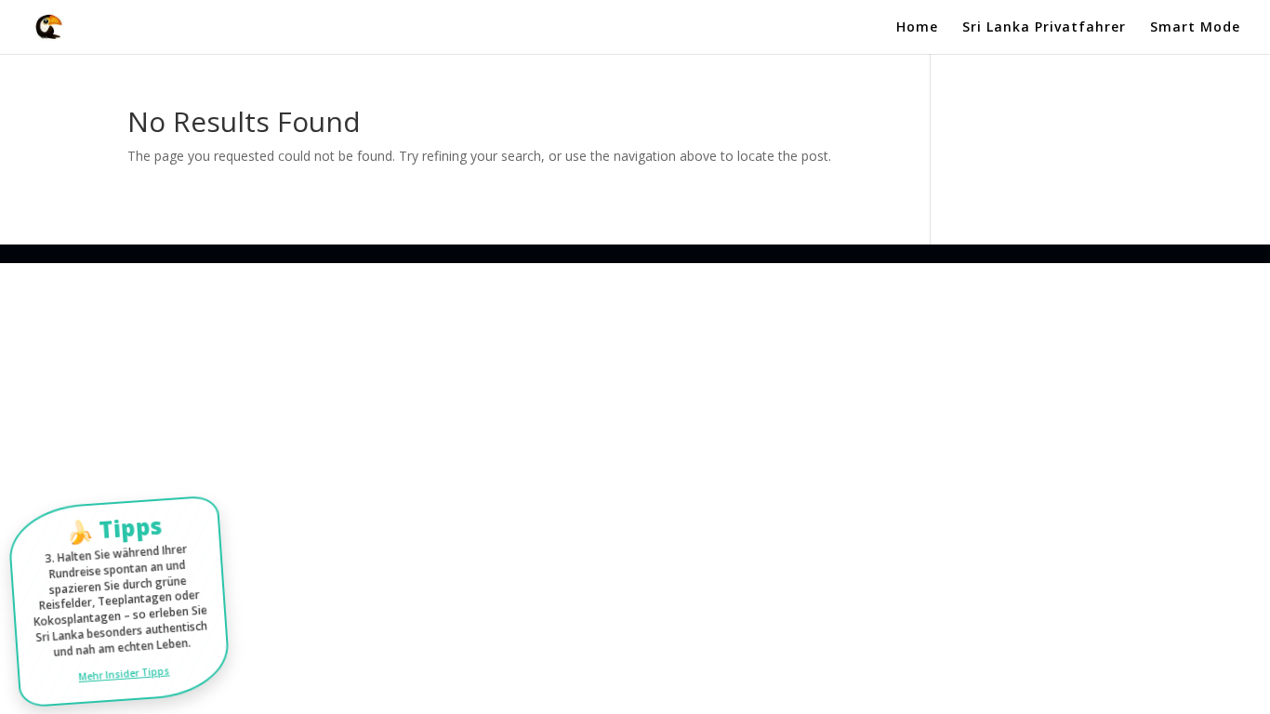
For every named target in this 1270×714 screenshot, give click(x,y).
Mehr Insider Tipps (124, 672)
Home (917, 27)
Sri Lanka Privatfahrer (1044, 27)
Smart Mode (1195, 27)
